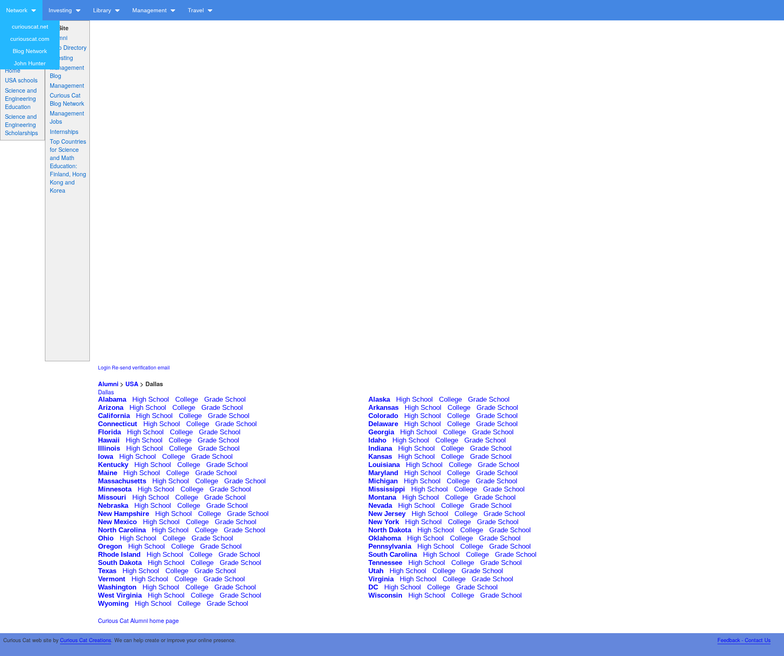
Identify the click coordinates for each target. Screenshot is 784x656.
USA (131, 383)
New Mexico (117, 522)
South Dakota (120, 563)
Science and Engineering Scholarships (21, 124)
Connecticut (117, 424)
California (114, 416)
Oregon (110, 546)
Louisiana (384, 465)
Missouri (112, 497)
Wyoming (113, 603)
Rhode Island (119, 554)
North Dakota (389, 530)
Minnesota (114, 489)
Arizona (110, 407)
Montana (382, 497)
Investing (61, 10)
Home (12, 70)
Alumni (58, 37)
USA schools (21, 80)
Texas (107, 571)
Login (104, 367)
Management (150, 10)
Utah (375, 571)
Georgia (381, 432)
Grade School (225, 399)
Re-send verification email (141, 367)
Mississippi (386, 489)
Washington (117, 587)
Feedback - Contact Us (744, 640)
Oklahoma (384, 538)
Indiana (380, 448)
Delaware (383, 424)
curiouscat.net (30, 26)
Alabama (112, 399)
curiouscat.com (29, 39)
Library (103, 10)
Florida (109, 432)
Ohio (106, 538)
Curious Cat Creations (85, 640)
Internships (64, 131)
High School (150, 399)
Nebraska (113, 505)
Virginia (381, 579)
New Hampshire (123, 514)
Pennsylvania (389, 546)
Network (17, 10)
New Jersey (386, 514)
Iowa (105, 456)
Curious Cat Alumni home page (138, 620)
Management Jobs (67, 117)
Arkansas (383, 407)
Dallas (106, 392)
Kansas (380, 456)
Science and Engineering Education (21, 98)
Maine (107, 473)
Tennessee (385, 563)
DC (373, 587)
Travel (196, 10)
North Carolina (122, 530)
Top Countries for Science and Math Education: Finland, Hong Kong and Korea (68, 165)
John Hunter (30, 63)
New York (383, 522)
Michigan (383, 481)
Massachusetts (122, 481)
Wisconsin (385, 595)
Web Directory (68, 47)
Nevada (380, 505)
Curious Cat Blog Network (67, 99)
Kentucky (113, 465)
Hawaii (109, 440)
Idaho (377, 440)
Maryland (383, 473)
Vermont (111, 579)
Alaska (379, 399)
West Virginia (120, 595)
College (186, 399)
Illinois (109, 448)
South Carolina (392, 554)
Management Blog (67, 71)
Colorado (383, 416)
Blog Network (30, 51)
